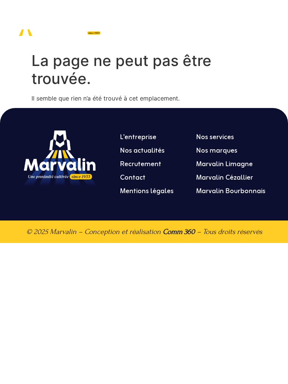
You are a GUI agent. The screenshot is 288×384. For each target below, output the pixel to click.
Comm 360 (179, 231)
